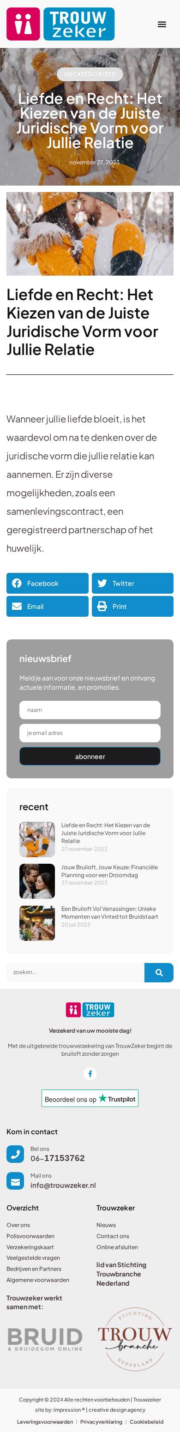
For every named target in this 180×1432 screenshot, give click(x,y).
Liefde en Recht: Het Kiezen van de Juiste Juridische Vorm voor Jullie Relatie (105, 833)
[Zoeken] (159, 972)
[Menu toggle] (162, 24)
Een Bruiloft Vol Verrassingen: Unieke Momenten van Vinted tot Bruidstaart (109, 912)
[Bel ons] (15, 1154)
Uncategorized (90, 74)
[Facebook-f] (90, 1073)
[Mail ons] (15, 1181)
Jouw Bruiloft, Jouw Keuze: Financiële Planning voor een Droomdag (109, 871)
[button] (47, 583)
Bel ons (39, 1148)
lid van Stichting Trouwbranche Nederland (121, 1273)
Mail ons (41, 1175)
